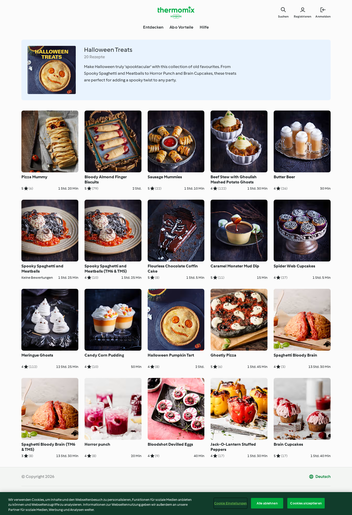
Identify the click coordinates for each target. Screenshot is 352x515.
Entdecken (153, 27)
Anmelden (323, 16)
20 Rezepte (94, 56)
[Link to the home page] (176, 12)
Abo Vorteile (181, 27)
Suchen (283, 16)
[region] (176, 503)
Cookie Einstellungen (230, 503)
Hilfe (204, 27)
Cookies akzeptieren (306, 503)
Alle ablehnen (267, 503)
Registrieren (302, 16)
